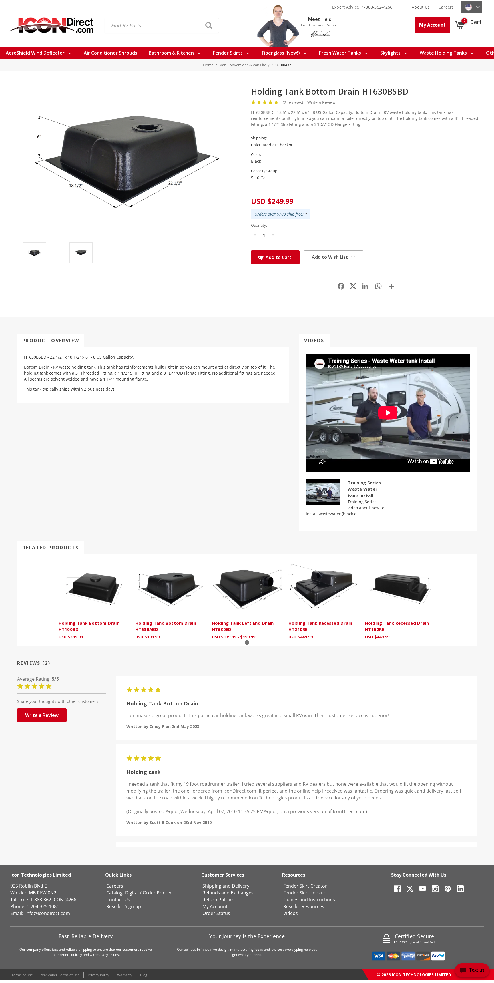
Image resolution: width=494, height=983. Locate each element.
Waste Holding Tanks (444, 53)
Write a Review (321, 102)
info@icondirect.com (47, 913)
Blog (143, 974)
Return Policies (218, 899)
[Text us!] (472, 971)
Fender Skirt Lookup (304, 893)
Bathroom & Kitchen (172, 53)
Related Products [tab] (50, 547)
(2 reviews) (293, 102)
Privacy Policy (98, 974)
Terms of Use (22, 974)
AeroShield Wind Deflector (36, 53)
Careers (446, 7)
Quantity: (259, 225)
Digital (132, 893)
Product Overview (50, 340)
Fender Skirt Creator (305, 886)
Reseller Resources (303, 906)
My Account (432, 25)
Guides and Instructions (309, 899)
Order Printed (158, 893)
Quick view (94, 588)
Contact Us (118, 899)
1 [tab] (247, 642)
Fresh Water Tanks (340, 53)
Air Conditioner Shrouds (110, 53)
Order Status (216, 913)
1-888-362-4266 (377, 7)
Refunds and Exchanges (228, 893)
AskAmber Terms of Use (60, 974)
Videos (314, 340)
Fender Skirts (228, 53)
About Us (421, 7)
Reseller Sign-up (123, 906)
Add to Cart (279, 257)
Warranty (124, 974)
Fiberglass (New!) (281, 53)
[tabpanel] (93, 600)
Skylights (391, 53)
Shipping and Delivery (225, 886)
